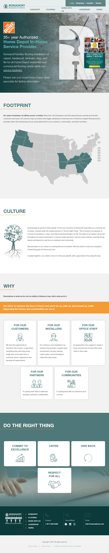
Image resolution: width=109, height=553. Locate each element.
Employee (80, 3)
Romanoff (35, 10)
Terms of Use (46, 546)
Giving (99, 10)
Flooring (50, 10)
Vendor (98, 3)
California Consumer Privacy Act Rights (67, 546)
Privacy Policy (32, 546)
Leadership (84, 10)
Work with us (67, 9)
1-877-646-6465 (51, 524)
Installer (90, 3)
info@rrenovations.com (94, 524)
